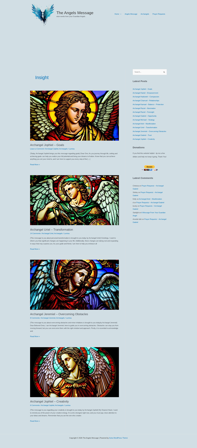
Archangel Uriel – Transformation (51, 229)
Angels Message (131, 14)
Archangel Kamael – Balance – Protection (148, 104)
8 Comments (35, 318)
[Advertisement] (98, 45)
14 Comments (35, 233)
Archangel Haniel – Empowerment (145, 93)
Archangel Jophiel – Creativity (49, 401)
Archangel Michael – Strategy (144, 120)
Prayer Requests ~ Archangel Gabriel (150, 202)
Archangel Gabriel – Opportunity (145, 116)
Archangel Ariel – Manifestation (144, 124)
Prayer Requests (159, 14)
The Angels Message (74, 12)
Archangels (145, 14)
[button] (120, 14)
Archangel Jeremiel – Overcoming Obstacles (59, 314)
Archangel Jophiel (51, 149)
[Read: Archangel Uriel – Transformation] (74, 200)
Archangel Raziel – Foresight (143, 112)
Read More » (35, 164)
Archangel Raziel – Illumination (144, 108)
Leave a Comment (37, 149)
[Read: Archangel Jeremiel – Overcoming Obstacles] (74, 284)
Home (117, 14)
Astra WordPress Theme (118, 438)
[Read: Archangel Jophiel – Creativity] (74, 372)
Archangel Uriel (47, 233)
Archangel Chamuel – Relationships (146, 101)
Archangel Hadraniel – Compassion (146, 97)
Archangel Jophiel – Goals (47, 145)
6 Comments (35, 405)
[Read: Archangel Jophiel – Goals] (74, 115)
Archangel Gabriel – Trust (142, 135)
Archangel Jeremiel (48, 318)
